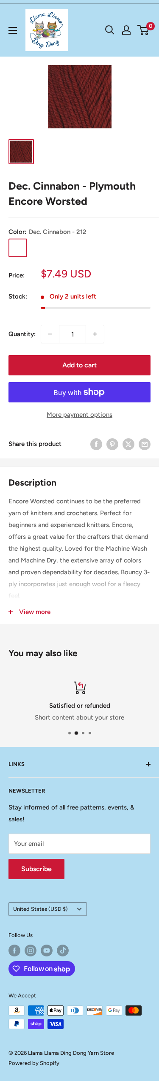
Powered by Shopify (33, 1063)
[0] (143, 30)
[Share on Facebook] (96, 444)
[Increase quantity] (95, 334)
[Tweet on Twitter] (128, 444)
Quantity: (22, 334)
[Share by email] (145, 444)
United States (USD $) (40, 909)
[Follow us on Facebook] (14, 950)
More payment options (79, 414)
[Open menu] (12, 30)
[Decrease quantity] (50, 334)
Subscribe (36, 869)
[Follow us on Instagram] (30, 950)
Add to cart (79, 365)
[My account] (126, 30)
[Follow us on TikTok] (63, 950)
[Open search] (109, 30)
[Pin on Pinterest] (112, 444)
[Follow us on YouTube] (47, 950)
